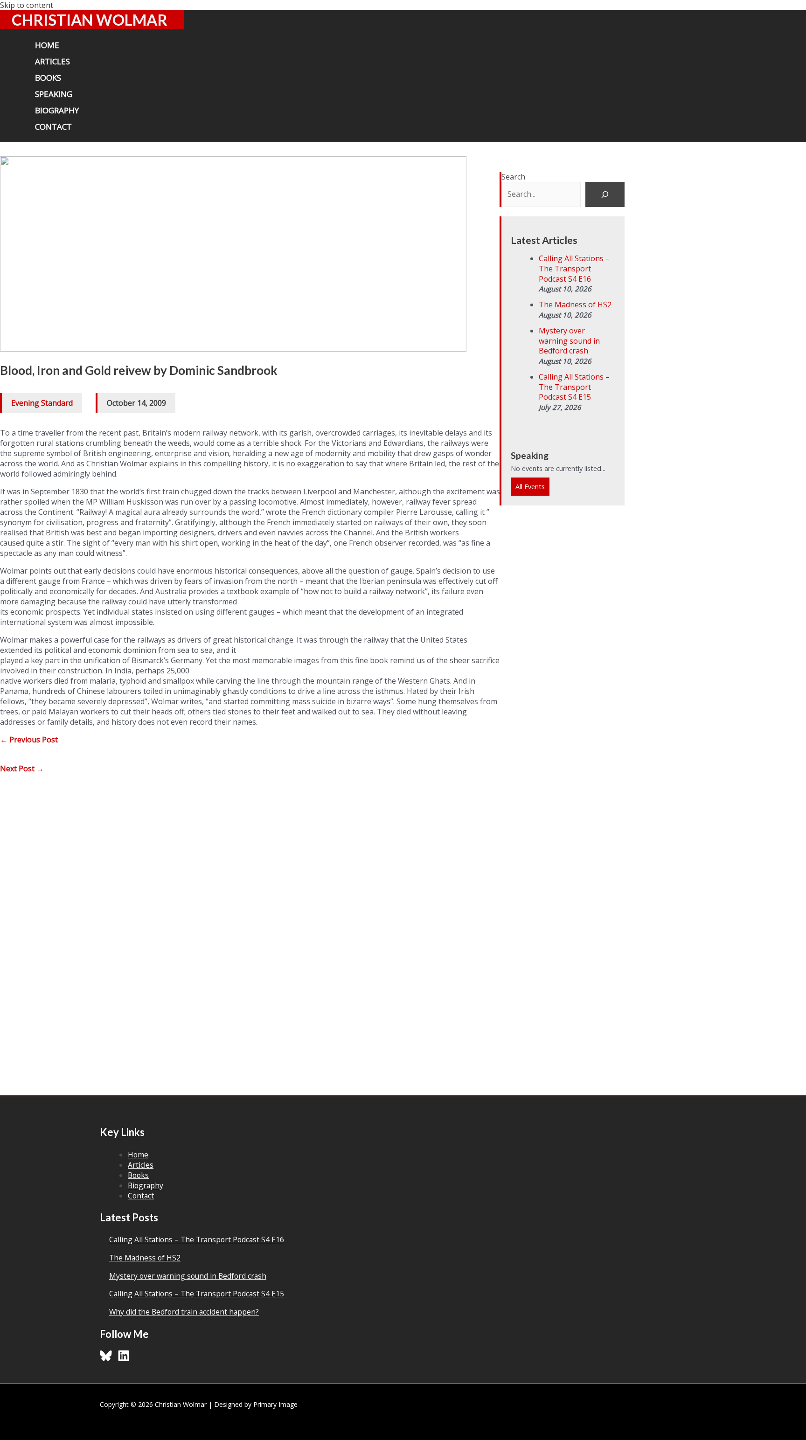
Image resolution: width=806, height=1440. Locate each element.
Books (138, 1175)
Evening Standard (42, 403)
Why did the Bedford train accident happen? (184, 1312)
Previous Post (29, 739)
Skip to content (26, 5)
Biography (145, 1185)
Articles (140, 1165)
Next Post (22, 768)
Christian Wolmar (89, 19)
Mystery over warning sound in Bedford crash (569, 340)
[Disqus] (250, 919)
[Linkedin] (124, 1359)
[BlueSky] (106, 1359)
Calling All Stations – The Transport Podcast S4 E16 (574, 268)
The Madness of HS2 (575, 304)
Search (513, 177)
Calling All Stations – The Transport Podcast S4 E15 (574, 387)
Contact (141, 1196)
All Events (530, 486)
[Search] (605, 194)
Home (138, 1154)
